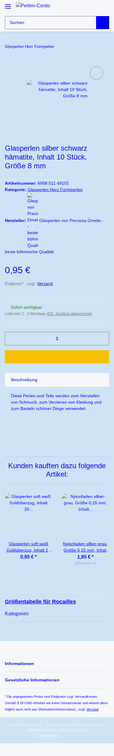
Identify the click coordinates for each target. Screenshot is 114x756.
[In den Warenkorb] (57, 356)
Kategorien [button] (17, 613)
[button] (93, 7)
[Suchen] (102, 22)
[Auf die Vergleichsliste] (96, 73)
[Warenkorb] (104, 7)
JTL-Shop (67, 736)
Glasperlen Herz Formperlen (55, 189)
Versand (45, 283)
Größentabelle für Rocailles (40, 602)
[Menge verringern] (11, 338)
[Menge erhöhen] (102, 338)
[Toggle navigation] (8, 4)
